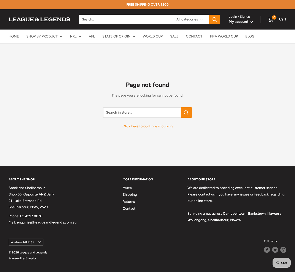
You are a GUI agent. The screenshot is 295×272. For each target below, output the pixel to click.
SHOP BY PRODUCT (42, 36)
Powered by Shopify (22, 258)
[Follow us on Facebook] (267, 250)
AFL (92, 36)
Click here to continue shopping (147, 126)
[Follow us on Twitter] (275, 250)
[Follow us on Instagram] (283, 250)
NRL (73, 36)
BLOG (249, 36)
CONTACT (194, 36)
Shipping (130, 194)
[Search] (214, 19)
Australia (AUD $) (22, 242)
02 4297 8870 (31, 216)
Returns (129, 202)
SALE (174, 36)
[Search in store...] (186, 112)
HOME (14, 36)
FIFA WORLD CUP (224, 36)
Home (127, 188)
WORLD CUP (153, 36)
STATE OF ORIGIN (116, 36)
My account (239, 21)
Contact (129, 208)
